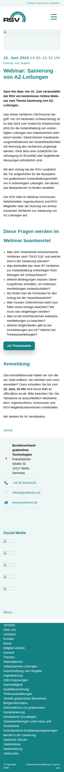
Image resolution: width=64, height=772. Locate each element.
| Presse (40, 3)
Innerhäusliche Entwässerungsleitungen (30, 730)
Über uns (9, 629)
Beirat (7, 643)
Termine (31, 3)
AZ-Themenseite (19, 345)
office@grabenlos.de (26, 492)
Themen (9, 657)
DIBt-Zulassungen (15, 680)
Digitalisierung (13, 675)
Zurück (8, 430)
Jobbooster (11, 753)
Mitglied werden (14, 648)
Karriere (8, 652)
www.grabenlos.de (24, 502)
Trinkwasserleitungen (17, 694)
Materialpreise (13, 661)
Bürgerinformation (15, 703)
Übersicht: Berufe (15, 739)
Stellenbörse (11, 744)
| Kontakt (54, 3)
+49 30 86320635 (24, 482)
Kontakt (8, 639)
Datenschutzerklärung (38, 764)
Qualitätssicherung (16, 689)
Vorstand (9, 634)
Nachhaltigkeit (13, 684)
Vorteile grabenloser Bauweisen (25, 698)
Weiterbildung (12, 749)
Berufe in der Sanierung (19, 735)
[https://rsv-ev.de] (14, 21)
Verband (9, 625)
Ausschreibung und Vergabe (22, 671)
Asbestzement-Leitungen (20, 666)
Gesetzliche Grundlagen (19, 717)
